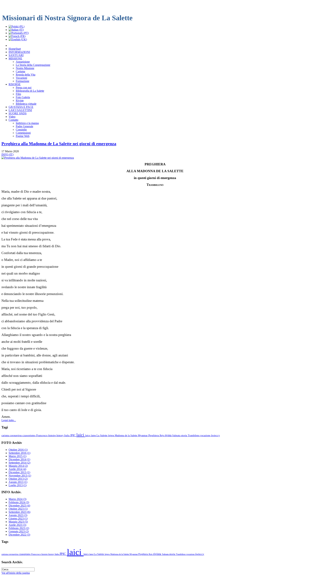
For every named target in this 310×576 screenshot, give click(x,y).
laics (88, 435)
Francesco (42, 435)
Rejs (162, 435)
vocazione (205, 435)
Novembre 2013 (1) (20, 475)
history (60, 435)
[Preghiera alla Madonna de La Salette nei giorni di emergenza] (37, 157)
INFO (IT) (7, 154)
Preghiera (154, 435)
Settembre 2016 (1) (19, 452)
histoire (52, 435)
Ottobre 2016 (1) (18, 449)
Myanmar (143, 435)
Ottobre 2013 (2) (18, 478)
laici (80, 435)
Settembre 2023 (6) (19, 512)
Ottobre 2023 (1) (18, 508)
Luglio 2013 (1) (18, 485)
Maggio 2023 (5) (18, 521)
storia (184, 435)
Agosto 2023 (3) (18, 515)
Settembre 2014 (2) (19, 462)
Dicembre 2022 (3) (19, 534)
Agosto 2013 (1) (18, 482)
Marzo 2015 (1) (17, 456)
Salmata (176, 435)
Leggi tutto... (8, 420)
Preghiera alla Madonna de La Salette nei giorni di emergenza (58, 143)
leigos (111, 435)
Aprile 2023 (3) (17, 524)
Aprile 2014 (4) (17, 469)
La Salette (102, 435)
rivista (168, 435)
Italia (67, 435)
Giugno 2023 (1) (18, 518)
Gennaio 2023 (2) (19, 531)
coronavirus (16, 435)
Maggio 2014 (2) (18, 465)
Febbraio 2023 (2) (19, 528)
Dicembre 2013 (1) (19, 472)
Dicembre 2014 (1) (19, 459)
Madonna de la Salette (126, 435)
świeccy (215, 435)
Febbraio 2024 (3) (19, 502)
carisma (5, 435)
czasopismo (29, 435)
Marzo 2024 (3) (17, 499)
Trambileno (194, 435)
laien (94, 435)
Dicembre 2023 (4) (19, 505)
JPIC (73, 435)
